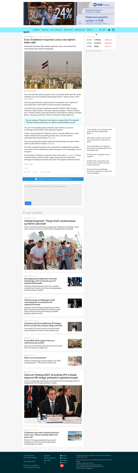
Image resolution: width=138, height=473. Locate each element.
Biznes (34, 218)
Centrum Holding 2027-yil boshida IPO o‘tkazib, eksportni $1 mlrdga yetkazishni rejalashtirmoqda (51, 376)
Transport (34, 372)
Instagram (64, 460)
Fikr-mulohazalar (56, 30)
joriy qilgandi (70, 155)
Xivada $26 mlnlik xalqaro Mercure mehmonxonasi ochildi (39, 341)
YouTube (63, 462)
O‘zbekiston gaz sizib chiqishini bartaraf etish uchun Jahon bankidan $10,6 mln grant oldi (41, 434)
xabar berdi (28, 99)
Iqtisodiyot (35, 276)
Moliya (34, 355)
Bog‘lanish (47, 455)
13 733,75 (97, 43)
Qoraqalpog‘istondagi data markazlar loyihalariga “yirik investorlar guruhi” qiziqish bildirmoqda (40, 281)
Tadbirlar (89, 30)
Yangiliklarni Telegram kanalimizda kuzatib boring (54, 179)
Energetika (35, 430)
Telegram (64, 455)
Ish (45, 462)
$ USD (89, 40)
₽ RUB (89, 46)
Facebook (64, 458)
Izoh (36, 172)
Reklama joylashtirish (50, 458)
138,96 (96, 46)
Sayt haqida (47, 460)
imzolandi (51, 138)
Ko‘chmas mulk (80, 30)
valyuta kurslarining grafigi (93, 51)
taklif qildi (50, 144)
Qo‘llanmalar (68, 30)
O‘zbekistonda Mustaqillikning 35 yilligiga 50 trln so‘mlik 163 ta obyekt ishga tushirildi (43, 324)
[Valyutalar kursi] (109, 29)
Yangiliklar (36, 30)
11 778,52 (97, 40)
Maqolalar (45, 30)
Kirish (28, 203)
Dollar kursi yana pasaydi (35, 358)
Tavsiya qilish (47, 172)
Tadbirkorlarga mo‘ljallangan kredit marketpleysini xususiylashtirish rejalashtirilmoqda (39, 302)
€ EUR (89, 43)
